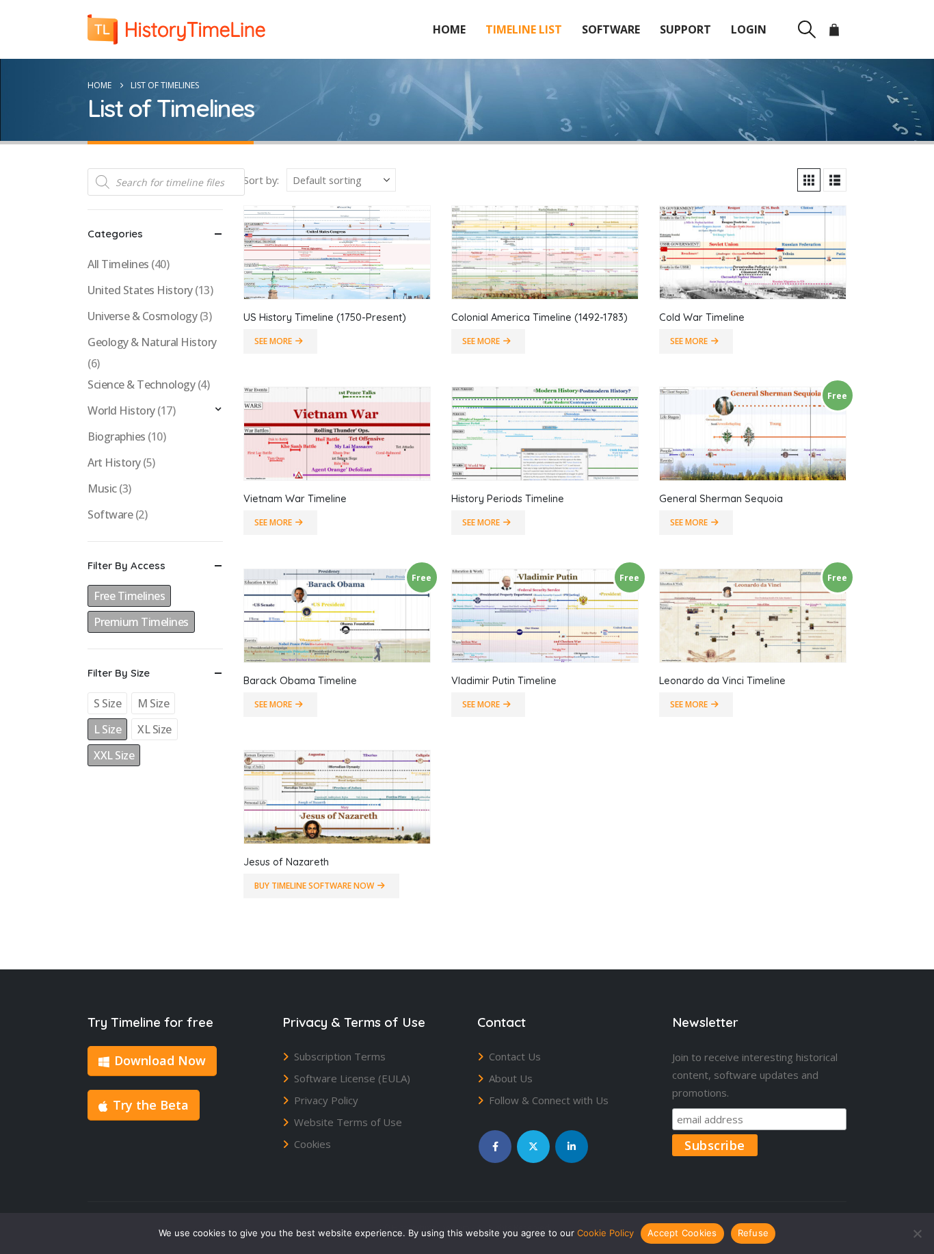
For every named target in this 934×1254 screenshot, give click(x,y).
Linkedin (571, 1146)
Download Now (160, 1060)
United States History (140, 290)
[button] (806, 29)
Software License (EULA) (352, 1078)
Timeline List (523, 29)
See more (273, 341)
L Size (107, 729)
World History (121, 410)
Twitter (533, 1146)
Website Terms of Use (348, 1122)
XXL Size (114, 755)
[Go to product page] (337, 252)
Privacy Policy (326, 1100)
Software (611, 29)
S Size (107, 703)
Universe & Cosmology (142, 316)
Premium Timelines (141, 621)
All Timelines (118, 264)
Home (449, 29)
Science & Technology (141, 384)
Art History (114, 462)
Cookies (312, 1144)
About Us (511, 1078)
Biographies (117, 436)
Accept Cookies (682, 1232)
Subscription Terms (340, 1056)
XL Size (154, 729)
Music (102, 488)
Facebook (495, 1146)
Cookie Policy (605, 1232)
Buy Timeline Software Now (314, 885)
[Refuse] (917, 1233)
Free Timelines (129, 595)
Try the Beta (151, 1105)
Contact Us (515, 1056)
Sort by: (261, 180)
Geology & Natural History (152, 342)
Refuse (753, 1232)
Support (685, 29)
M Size (153, 703)
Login (748, 29)
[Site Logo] (176, 29)
